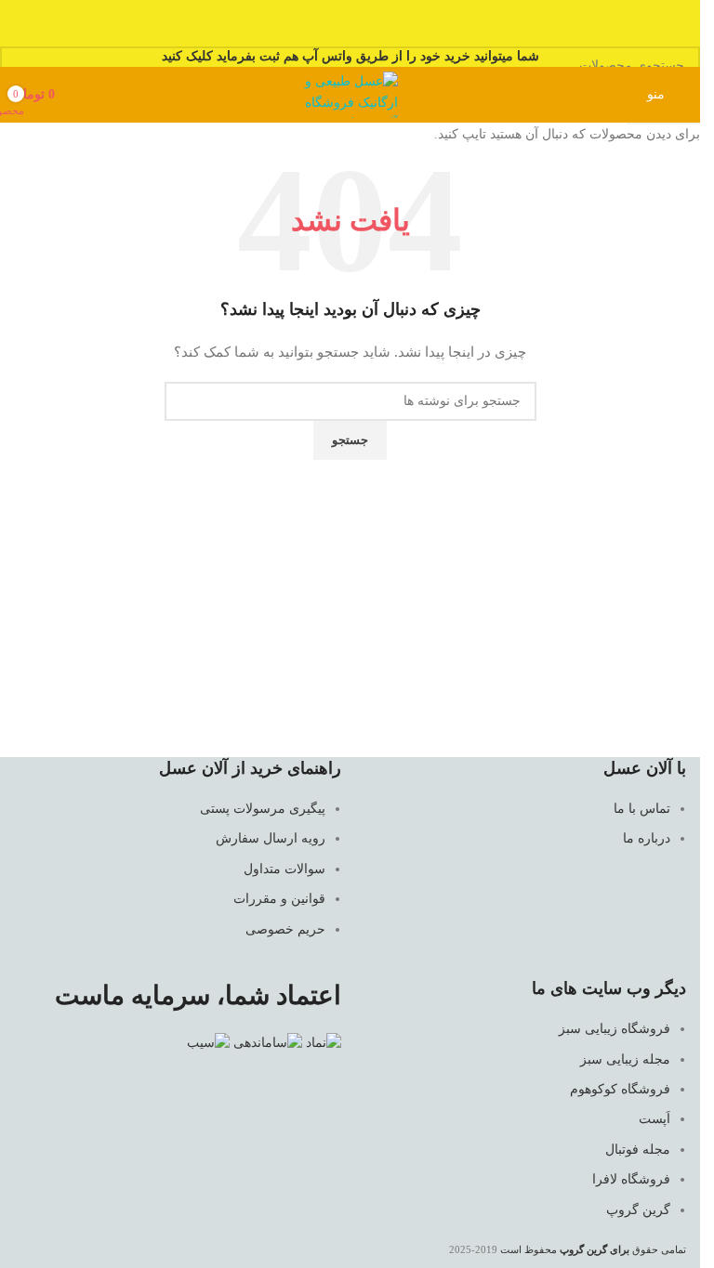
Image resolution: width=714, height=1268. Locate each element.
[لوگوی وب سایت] (350, 94)
